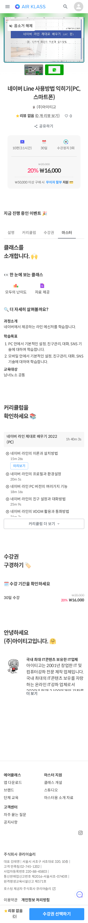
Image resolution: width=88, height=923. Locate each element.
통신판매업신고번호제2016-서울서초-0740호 (35, 876)
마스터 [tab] (67, 232)
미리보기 (19, 466)
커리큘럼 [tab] (29, 232)
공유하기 (46, 126)
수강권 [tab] (49, 232)
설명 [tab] (11, 232)
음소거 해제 (23, 25)
